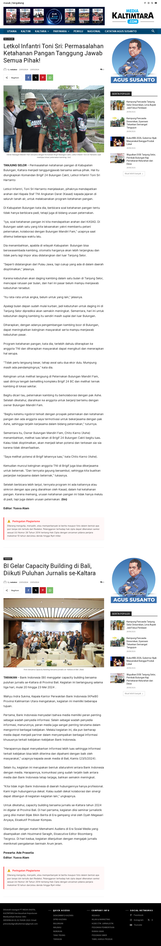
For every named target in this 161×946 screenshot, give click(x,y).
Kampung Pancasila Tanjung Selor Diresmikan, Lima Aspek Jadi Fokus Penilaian (141, 104)
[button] (153, 31)
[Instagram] (148, 3)
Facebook (138, 915)
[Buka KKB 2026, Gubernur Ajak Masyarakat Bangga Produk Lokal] (117, 141)
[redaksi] (5, 69)
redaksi (13, 69)
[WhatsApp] (50, 77)
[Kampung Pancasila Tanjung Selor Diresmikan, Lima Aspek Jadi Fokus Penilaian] (117, 105)
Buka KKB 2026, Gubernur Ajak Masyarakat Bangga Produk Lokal (142, 141)
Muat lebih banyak (133, 173)
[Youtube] (156, 3)
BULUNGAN (8, 39)
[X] (152, 3)
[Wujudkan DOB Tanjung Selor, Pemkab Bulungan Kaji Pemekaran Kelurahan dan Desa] (117, 158)
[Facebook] (145, 3)
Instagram (138, 920)
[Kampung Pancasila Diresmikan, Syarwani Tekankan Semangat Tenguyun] (117, 122)
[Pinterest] (43, 77)
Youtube (138, 925)
